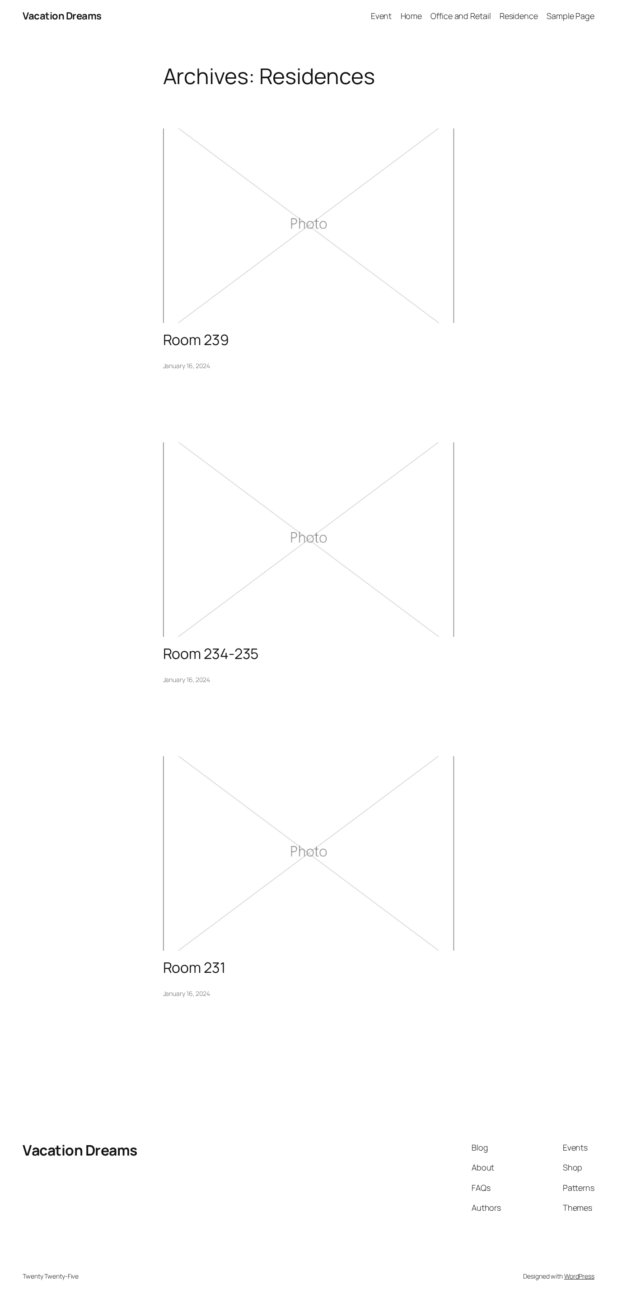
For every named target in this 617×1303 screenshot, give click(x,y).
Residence (519, 15)
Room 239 (196, 340)
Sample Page (570, 15)
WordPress (579, 1276)
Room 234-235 (211, 653)
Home (411, 15)
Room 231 (194, 967)
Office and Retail (460, 15)
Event (381, 15)
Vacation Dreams (62, 16)
